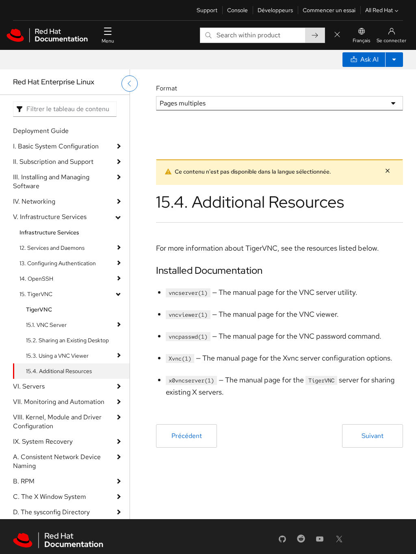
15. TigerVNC (36, 294)
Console (237, 10)
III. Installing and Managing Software (51, 181)
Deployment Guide (41, 131)
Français (361, 40)
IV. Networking (34, 201)
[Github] (282, 541)
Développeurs (275, 10)
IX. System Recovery (43, 441)
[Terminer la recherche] (337, 35)
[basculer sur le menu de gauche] (129, 83)
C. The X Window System (49, 496)
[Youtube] (320, 541)
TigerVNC (39, 309)
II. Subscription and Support (53, 161)
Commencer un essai (329, 10)
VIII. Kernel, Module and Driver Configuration (57, 421)
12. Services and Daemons (52, 247)
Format (166, 88)
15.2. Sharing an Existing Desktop (67, 340)
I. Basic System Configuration (56, 146)
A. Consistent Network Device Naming (57, 461)
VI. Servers (29, 386)
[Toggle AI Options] (394, 59)
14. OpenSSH (36, 278)
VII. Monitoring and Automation (58, 401)
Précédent (186, 436)
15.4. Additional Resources (59, 371)
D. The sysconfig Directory (51, 512)
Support (207, 10)
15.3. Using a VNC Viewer (57, 355)
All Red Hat (379, 10)
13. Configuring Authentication (58, 263)
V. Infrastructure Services (50, 217)
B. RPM (24, 481)
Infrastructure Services (49, 232)
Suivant (373, 436)
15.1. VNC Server (46, 325)
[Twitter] (339, 541)
